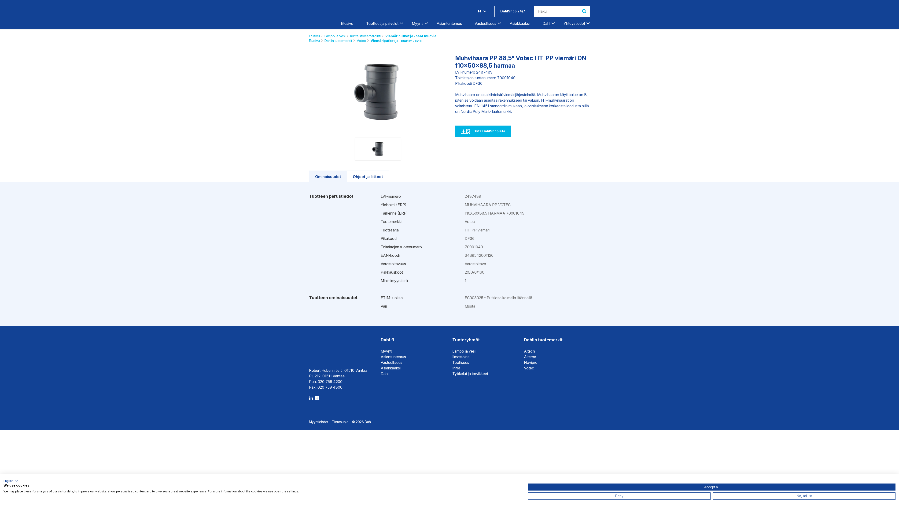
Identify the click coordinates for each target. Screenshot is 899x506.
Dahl (384, 373)
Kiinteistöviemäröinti (365, 36)
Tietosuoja (340, 422)
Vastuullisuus (391, 362)
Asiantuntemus (449, 23)
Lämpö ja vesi (335, 36)
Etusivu (347, 23)
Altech (529, 351)
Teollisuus (460, 362)
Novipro (531, 362)
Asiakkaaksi (520, 23)
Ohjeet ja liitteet (368, 176)
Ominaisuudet (328, 176)
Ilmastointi (460, 356)
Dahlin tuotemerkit (338, 41)
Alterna (530, 356)
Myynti (386, 351)
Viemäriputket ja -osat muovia (410, 36)
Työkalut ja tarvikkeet (470, 373)
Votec (361, 41)
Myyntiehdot (318, 422)
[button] (11, 481)
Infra (456, 368)
